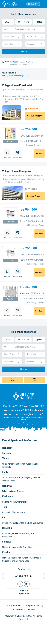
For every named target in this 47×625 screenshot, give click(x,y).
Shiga (29, 523)
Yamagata (6, 467)
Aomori (11, 464)
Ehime (5, 547)
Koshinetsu (8, 496)
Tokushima (28, 547)
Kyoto (11, 523)
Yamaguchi (7, 536)
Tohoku (6, 458)
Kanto (5, 472)
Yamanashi (22, 502)
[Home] (23, 396)
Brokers (31, 609)
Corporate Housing (34, 605)
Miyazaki (36, 558)
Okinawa (20, 561)
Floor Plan (10, 141)
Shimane (25, 533)
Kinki (4, 517)
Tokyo (12, 480)
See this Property (34, 116)
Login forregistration (24, 592)
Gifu (9, 512)
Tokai (5, 506)
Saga (27, 561)
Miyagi (35, 464)
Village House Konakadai (17, 85)
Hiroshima (6, 533)
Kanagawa (26, 477)
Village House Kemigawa (16, 171)
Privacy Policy (18, 609)
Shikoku (6, 541)
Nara (17, 523)
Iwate (28, 464)
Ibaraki (18, 477)
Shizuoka (20, 512)
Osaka (23, 523)
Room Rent (8, 44)
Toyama (20, 491)
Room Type (9, 37)
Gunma (11, 477)
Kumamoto (26, 558)
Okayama (16, 533)
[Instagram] (27, 584)
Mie (14, 512)
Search (23, 51)
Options (30, 44)
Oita (13, 561)
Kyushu (6, 552)
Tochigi (5, 480)
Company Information (13, 605)
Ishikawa (12, 491)
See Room (39, 153)
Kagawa (12, 547)
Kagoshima (16, 558)
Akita (4, 464)
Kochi (19, 547)
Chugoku (7, 528)
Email (34, 381)
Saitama (36, 477)
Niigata (13, 502)
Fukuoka (6, 558)
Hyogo (5, 523)
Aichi (4, 512)
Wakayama (38, 523)
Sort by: (5, 76)
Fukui (4, 491)
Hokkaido (7, 447)
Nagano (5, 502)
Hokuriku (7, 485)
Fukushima (20, 464)
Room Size (31, 37)
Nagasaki (6, 561)
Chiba (4, 477)
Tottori (33, 533)
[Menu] (43, 4)
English (33, 4)
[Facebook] (20, 584)
